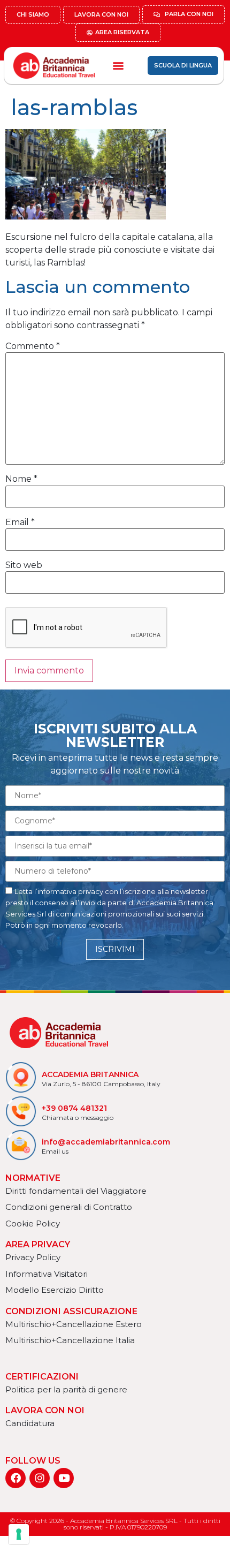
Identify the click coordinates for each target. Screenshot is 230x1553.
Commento (32, 346)
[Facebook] (15, 1478)
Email (20, 522)
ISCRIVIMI (115, 949)
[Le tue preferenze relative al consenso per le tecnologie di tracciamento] (19, 1534)
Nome (21, 479)
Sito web (23, 565)
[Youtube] (63, 1478)
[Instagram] (39, 1478)
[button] (118, 65)
